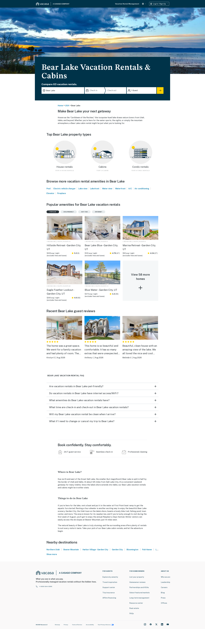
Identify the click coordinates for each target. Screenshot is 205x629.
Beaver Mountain (71, 549)
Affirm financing (109, 598)
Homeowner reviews (137, 582)
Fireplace (61, 193)
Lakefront (94, 188)
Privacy (66, 624)
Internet (98, 211)
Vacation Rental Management (127, 4)
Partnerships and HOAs (139, 587)
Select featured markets (139, 593)
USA (67, 105)
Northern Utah (53, 549)
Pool (49, 188)
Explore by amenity (110, 577)
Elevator (50, 193)
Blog (163, 593)
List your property (136, 577)
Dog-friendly (69, 211)
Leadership (165, 582)
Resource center (136, 603)
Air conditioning (142, 188)
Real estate (134, 608)
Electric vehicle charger (65, 188)
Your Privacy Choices (104, 624)
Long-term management (139, 598)
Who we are (165, 577)
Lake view (82, 188)
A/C (130, 188)
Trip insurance (108, 593)
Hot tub (84, 211)
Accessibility (90, 624)
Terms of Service (77, 624)
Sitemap (57, 624)
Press (163, 598)
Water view (107, 188)
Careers (164, 587)
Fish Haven (147, 549)
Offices (164, 603)
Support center (108, 587)
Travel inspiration (109, 582)
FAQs (131, 613)
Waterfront (120, 188)
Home (60, 105)
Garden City (117, 549)
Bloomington (132, 549)
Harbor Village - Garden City (95, 549)
